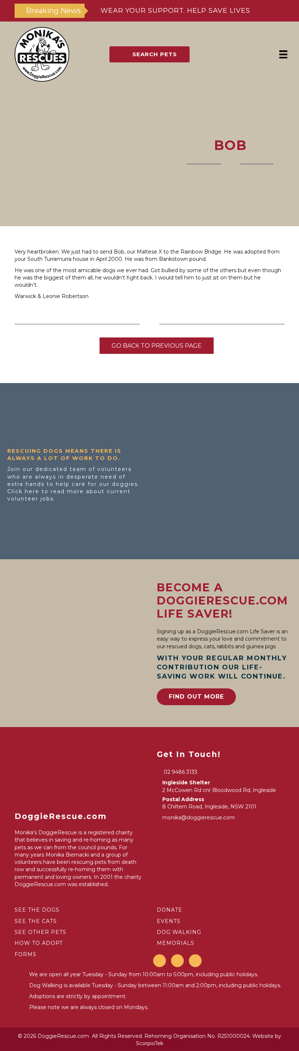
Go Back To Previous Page (157, 345)
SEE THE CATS (36, 921)
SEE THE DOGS (37, 910)
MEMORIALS (175, 943)
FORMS (25, 954)
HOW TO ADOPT (39, 943)
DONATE (169, 910)
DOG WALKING (179, 932)
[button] (149, 54)
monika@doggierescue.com (198, 817)
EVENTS (168, 921)
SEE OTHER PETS (40, 932)
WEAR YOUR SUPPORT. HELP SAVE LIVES (175, 11)
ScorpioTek (149, 1043)
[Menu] (283, 54)
